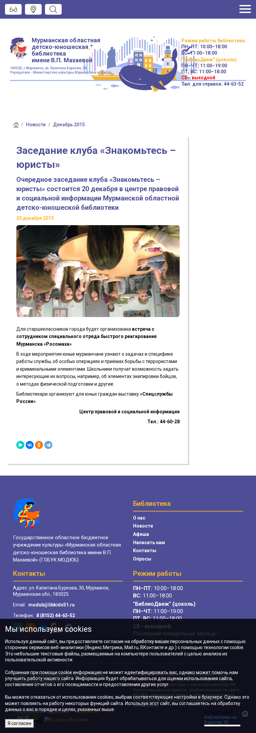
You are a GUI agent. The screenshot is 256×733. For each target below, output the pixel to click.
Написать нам (149, 542)
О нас (139, 518)
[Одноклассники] (39, 445)
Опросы (142, 558)
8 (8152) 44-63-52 (55, 615)
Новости (36, 124)
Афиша (141, 534)
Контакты (144, 550)
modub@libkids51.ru (51, 604)
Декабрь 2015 (69, 124)
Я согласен (19, 723)
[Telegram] (48, 445)
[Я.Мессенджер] (20, 445)
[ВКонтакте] (30, 445)
